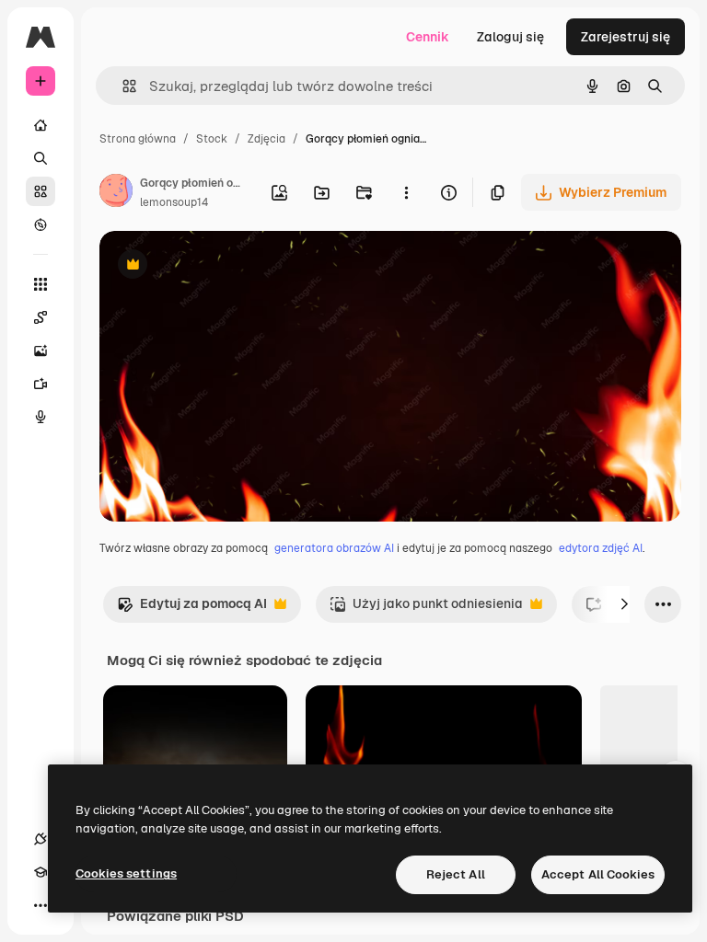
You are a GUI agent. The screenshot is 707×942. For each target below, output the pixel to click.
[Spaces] (40, 317)
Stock (211, 139)
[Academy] (40, 872)
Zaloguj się (510, 37)
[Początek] (40, 125)
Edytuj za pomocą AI (192, 608)
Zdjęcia (266, 139)
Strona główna (137, 139)
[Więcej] (40, 905)
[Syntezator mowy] (40, 416)
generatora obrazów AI (334, 548)
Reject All (455, 874)
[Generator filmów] (40, 383)
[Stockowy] (40, 191)
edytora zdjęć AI (601, 548)
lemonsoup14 (174, 202)
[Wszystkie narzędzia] (40, 284)
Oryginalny (226, 266)
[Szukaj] (40, 158)
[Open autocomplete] (122, 86)
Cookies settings (126, 873)
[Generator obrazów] (40, 350)
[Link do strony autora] (116, 193)
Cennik (427, 37)
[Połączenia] (40, 839)
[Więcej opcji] (406, 192)
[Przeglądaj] (40, 224)
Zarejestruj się (625, 37)
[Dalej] (624, 604)
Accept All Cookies (598, 874)
